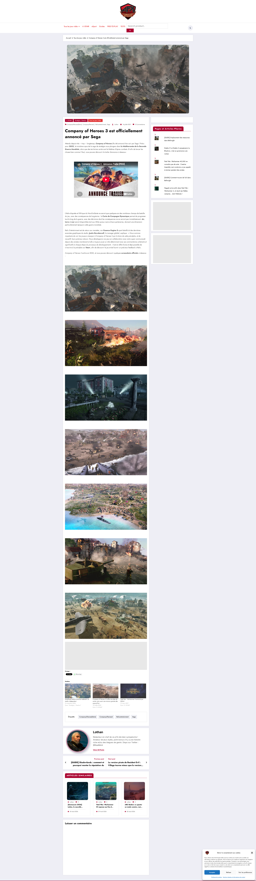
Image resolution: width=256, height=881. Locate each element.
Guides (102, 26)
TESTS (123, 26)
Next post (111, 759)
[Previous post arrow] (65, 762)
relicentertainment (100, 124)
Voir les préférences (245, 872)
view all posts (98, 750)
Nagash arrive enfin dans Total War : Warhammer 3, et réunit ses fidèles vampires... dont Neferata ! (176, 191)
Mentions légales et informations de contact (234, 877)
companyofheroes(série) (74, 124)
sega (108, 124)
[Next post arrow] (146, 762)
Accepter (212, 872)
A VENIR (85, 26)
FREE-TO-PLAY (112, 26)
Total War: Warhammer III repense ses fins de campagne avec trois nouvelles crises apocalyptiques (104, 806)
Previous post (99, 759)
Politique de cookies (216, 877)
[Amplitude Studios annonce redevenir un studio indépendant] (78, 691)
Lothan (116, 124)
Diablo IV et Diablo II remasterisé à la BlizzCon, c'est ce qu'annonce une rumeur (177, 151)
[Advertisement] (106, 656)
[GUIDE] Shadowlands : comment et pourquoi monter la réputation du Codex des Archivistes (87, 764)
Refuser (228, 872)
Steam (88, 247)
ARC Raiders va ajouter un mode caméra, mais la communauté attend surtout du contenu (133, 806)
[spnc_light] (190, 27)
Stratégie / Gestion (80, 120)
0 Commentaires (140, 124)
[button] (252, 853)
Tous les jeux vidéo (71, 26)
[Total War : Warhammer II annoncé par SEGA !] (133, 691)
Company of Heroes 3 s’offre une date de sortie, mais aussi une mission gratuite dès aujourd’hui (105, 701)
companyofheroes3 (88, 124)
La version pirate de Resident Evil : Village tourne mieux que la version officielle (124, 764)
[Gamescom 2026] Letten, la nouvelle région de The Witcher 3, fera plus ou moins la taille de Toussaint (76, 806)
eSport (94, 26)
